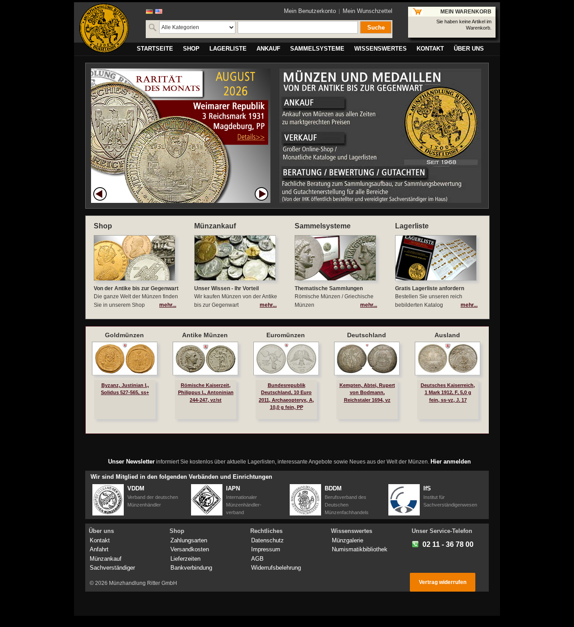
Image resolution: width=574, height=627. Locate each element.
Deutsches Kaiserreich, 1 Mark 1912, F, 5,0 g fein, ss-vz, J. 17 (448, 392)
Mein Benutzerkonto (310, 11)
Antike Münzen (205, 335)
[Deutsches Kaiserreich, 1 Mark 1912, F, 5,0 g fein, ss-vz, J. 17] (447, 358)
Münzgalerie (347, 540)
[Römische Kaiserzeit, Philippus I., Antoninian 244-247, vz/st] (205, 358)
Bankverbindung (191, 567)
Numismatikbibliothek (359, 549)
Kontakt (100, 540)
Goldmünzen (124, 335)
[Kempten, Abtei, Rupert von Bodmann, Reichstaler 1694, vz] (367, 358)
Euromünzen (285, 335)
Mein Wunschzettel (367, 11)
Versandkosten (189, 549)
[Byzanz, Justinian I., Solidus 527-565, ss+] (124, 358)
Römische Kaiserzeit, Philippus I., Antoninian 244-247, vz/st (206, 392)
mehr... (167, 305)
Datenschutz (267, 540)
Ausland (447, 335)
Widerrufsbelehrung (276, 567)
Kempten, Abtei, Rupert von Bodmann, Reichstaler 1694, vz (367, 392)
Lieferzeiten (185, 558)
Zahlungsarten (188, 540)
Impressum (265, 549)
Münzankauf (106, 558)
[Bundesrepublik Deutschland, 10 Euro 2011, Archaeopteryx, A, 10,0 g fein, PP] (286, 358)
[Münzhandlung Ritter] (104, 28)
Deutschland (366, 335)
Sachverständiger (112, 567)
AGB (257, 558)
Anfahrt (99, 549)
